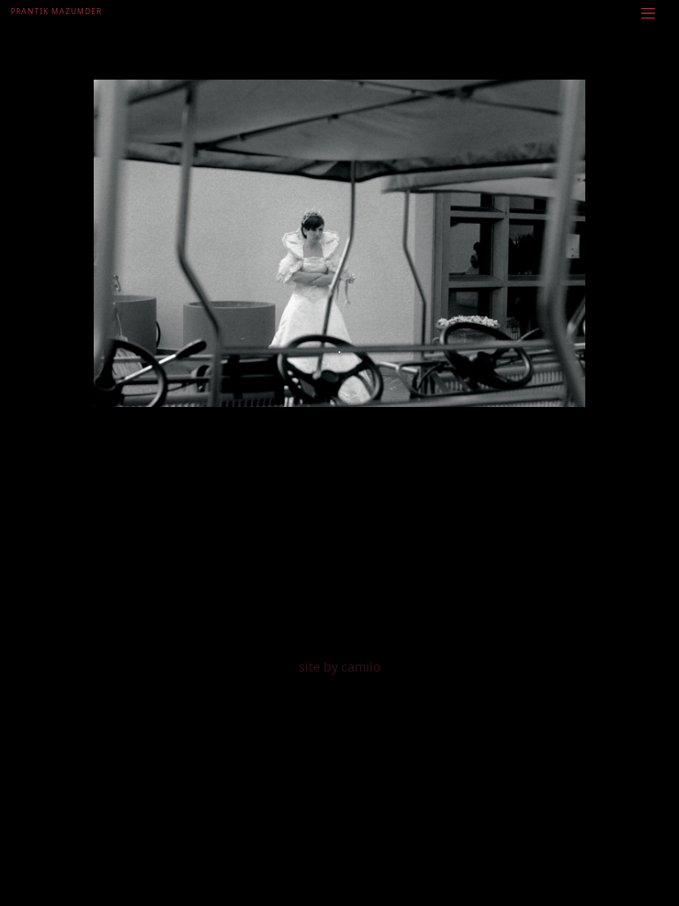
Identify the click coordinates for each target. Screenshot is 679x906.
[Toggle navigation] (648, 12)
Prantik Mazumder (56, 11)
